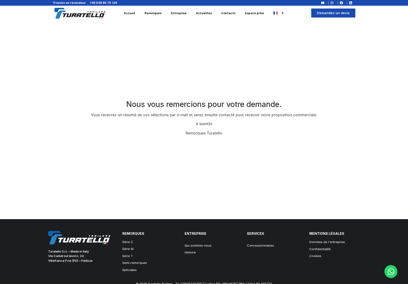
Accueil (129, 13)
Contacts (228, 13)
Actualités (204, 13)
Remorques (153, 13)
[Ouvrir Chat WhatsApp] (390, 271)
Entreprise (179, 13)
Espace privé (254, 13)
